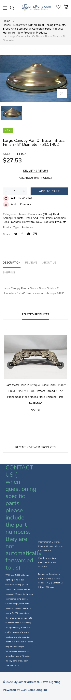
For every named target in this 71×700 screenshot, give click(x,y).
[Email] (35, 234)
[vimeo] (28, 234)
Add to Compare (21, 204)
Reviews (31, 263)
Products (41, 33)
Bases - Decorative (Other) (20, 25)
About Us (49, 263)
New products (26, 33)
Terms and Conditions (49, 574)
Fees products (54, 29)
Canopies (38, 29)
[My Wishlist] (58, 8)
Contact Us (58, 582)
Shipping (9, 272)
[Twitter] (16, 234)
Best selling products (52, 25)
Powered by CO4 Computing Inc (25, 690)
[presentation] (10, 365)
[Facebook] (22, 234)
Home (6, 21)
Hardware (9, 33)
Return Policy (44, 578)
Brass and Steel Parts (17, 29)
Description (12, 263)
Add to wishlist (21, 198)
